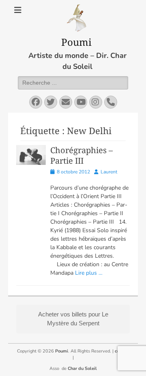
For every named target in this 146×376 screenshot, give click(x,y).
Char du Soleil (82, 368)
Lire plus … (89, 273)
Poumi (76, 42)
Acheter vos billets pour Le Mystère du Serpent (73, 319)
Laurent (109, 172)
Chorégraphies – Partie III (81, 155)
